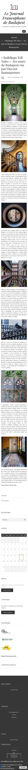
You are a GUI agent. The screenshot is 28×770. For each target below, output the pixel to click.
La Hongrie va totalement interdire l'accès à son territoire (12, 586)
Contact (14, 714)
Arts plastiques (5, 500)
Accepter (23, 767)
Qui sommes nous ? (14, 712)
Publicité (14, 717)
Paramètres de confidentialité (14, 756)
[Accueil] (14, 6)
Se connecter (14, 689)
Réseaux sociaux (6, 766)
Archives (14, 750)
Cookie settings (14, 739)
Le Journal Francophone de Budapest (14, 18)
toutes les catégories (8, 612)
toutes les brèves (7, 590)
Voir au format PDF (8, 82)
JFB (10, 77)
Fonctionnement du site (8, 768)
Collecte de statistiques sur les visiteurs (12, 765)
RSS (14, 752)
